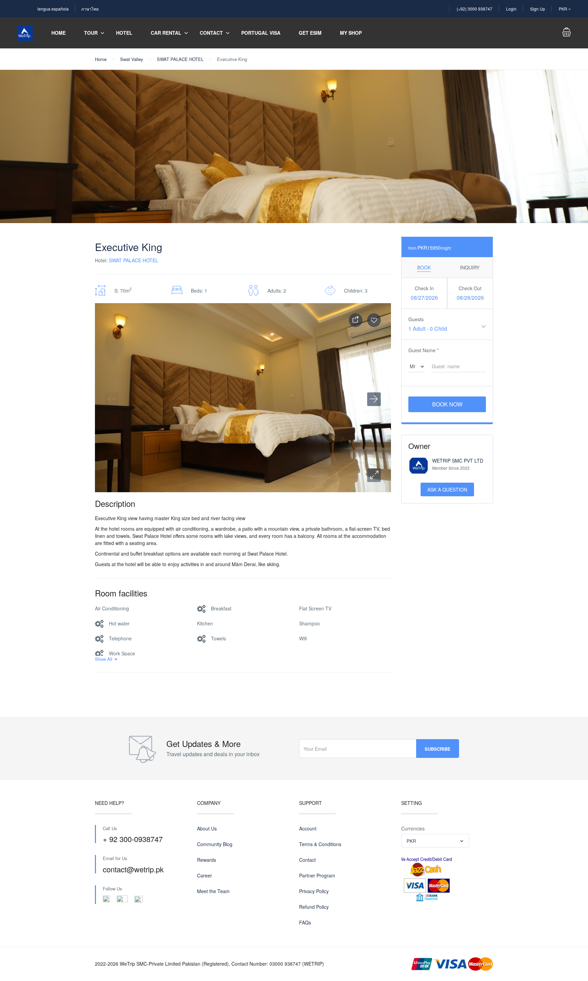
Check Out (470, 288)
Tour (91, 32)
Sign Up (537, 9)
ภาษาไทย (90, 9)
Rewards (206, 859)
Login (511, 9)
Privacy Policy (314, 891)
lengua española (53, 9)
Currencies (413, 828)
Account (307, 828)
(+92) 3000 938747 (474, 9)
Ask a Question (447, 489)
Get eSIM (310, 32)
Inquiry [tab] (469, 267)
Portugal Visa (260, 32)
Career (204, 875)
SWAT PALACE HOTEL (180, 59)
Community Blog (214, 844)
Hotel (124, 32)
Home (58, 32)
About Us (207, 828)
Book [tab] (424, 267)
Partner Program (317, 875)
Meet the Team (213, 891)
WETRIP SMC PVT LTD (457, 460)
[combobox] (435, 840)
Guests (416, 319)
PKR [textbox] (411, 841)
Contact (211, 32)
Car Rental (166, 32)
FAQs (305, 922)
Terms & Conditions (320, 844)
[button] (374, 475)
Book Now (447, 404)
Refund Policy (314, 906)
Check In (424, 288)
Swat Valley (131, 59)
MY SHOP (351, 32)
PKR (563, 9)
